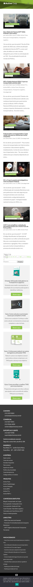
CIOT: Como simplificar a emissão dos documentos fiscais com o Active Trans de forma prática (15, 226)
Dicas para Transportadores (10, 37)
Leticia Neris (9, 35)
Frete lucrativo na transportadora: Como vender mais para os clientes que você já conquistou (15, 135)
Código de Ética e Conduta (10, 474)
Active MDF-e (7, 87)
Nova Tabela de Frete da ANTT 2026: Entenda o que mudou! (14, 32)
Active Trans (24, 35)
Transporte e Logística (19, 89)
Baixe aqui (16, 294)
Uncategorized (7, 92)
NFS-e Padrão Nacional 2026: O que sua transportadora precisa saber (15, 82)
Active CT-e (24, 85)
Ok (17, 584)
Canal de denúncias (8, 472)
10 (20, 257)
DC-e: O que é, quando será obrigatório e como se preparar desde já (15, 180)
